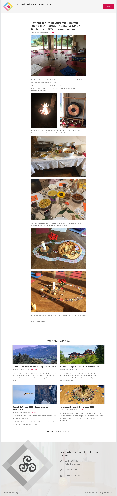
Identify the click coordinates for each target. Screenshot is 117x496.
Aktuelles (61, 8)
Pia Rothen (35, 4)
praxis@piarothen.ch (74, 475)
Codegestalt (110, 493)
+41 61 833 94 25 (72, 470)
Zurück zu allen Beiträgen (58, 431)
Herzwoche (42, 8)
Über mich (70, 8)
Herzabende (52, 8)
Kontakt (108, 6)
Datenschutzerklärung (10, 493)
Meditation (33, 8)
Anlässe (52, 32)
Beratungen (20, 8)
